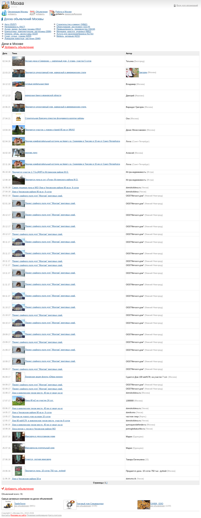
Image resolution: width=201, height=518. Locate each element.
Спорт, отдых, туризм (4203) (18, 36)
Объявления (42, 12)
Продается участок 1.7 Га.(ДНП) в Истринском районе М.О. (40, 172)
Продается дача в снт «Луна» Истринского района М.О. (51, 179)
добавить (12, 14)
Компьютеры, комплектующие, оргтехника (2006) (28, 31)
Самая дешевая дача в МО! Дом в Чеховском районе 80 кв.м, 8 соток (45, 187)
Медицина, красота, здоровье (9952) (74, 31)
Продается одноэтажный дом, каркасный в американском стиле (55, 72)
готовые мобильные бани (37, 84)
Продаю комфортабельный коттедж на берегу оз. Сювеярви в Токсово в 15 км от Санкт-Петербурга (72, 141)
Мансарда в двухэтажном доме (40, 436)
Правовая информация (37, 515)
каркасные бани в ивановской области (43, 95)
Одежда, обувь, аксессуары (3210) (21, 34)
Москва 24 (17, 513)
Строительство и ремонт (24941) (72, 24)
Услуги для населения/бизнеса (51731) (75, 34)
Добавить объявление (19, 47)
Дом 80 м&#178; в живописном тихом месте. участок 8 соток (41, 420)
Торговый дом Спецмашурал (90, 503)
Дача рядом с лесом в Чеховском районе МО (34, 429)
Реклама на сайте (18, 515)
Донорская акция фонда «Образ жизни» (44, 377)
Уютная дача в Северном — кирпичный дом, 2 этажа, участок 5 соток (58, 61)
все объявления (21, 506)
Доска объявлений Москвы (23, 19)
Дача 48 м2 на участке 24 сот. (39, 400)
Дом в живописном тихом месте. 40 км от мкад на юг (37, 393)
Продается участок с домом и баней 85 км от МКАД (50, 130)
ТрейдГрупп (19, 503)
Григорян (143, 72)
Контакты (6, 515)
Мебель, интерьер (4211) (68, 36)
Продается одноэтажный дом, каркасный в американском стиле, (56, 107)
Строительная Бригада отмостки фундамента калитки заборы (54, 118)
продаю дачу (31, 152)
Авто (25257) (10, 24)
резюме (78, 14)
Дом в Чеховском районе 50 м (26, 479)
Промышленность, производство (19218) (76, 29)
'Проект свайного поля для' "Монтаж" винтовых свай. (37, 196)
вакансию (69, 14)
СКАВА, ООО (156, 503)
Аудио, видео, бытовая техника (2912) (23, 29)
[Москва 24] (15, 9)
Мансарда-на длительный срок (39, 448)
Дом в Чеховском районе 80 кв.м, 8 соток (32, 192)
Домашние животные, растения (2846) (23, 38)
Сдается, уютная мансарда (38, 459)
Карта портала (55, 515)
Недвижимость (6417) (15, 27)
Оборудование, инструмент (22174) (73, 27)
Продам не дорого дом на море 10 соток (31, 416)
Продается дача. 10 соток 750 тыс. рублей (45, 471)
